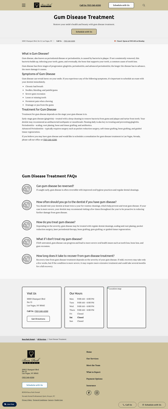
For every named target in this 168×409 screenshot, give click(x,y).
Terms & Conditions (40, 400)
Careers (51, 400)
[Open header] (24, 5)
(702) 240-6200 (69, 41)
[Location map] (126, 307)
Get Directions (38, 319)
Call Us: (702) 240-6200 (90, 5)
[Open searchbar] (144, 5)
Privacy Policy (27, 400)
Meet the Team (93, 365)
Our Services (92, 358)
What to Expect (93, 372)
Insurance (91, 385)
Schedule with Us (121, 5)
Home (89, 352)
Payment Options (94, 379)
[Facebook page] (88, 392)
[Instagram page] (96, 392)
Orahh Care (58, 400)
